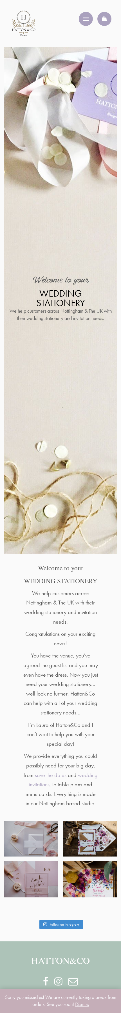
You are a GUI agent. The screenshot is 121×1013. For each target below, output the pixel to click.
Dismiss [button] (82, 1004)
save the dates (50, 775)
